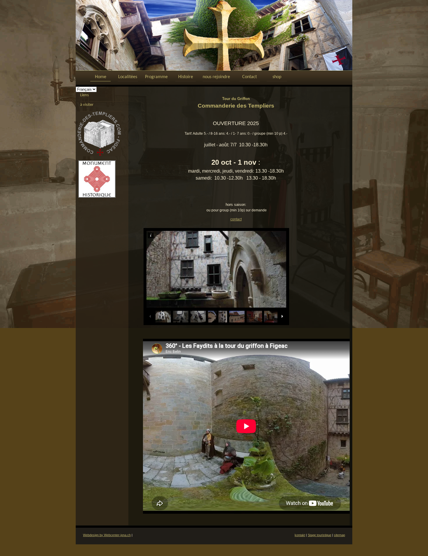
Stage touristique (319, 535)
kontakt (300, 535)
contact (236, 219)
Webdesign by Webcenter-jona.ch (107, 535)
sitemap (339, 535)
